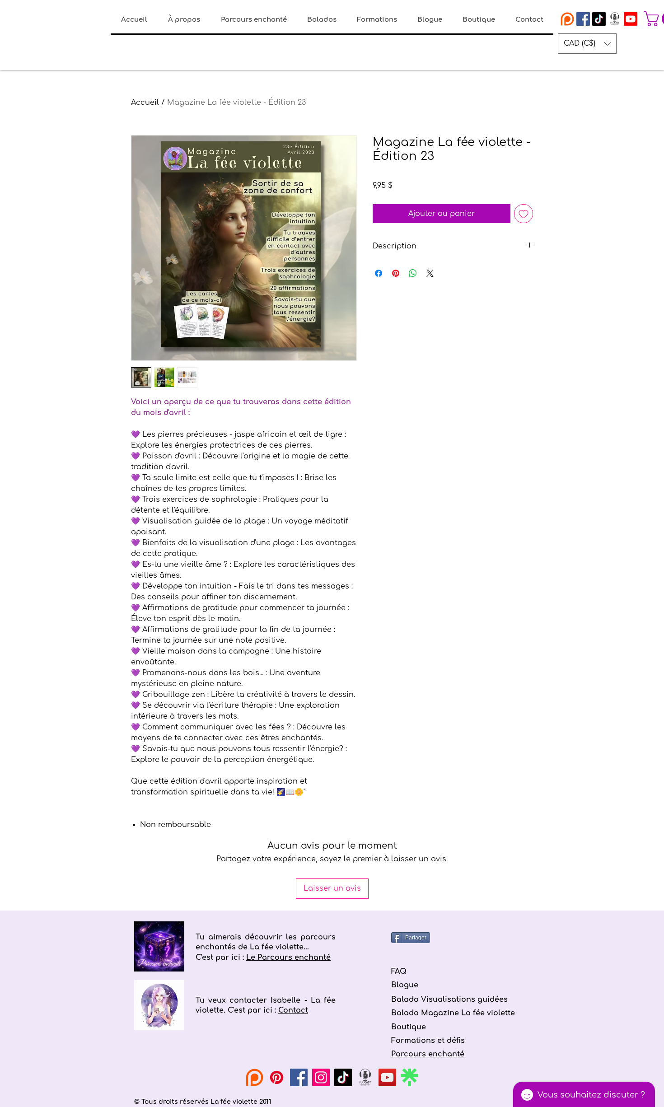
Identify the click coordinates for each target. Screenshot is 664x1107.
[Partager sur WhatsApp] (412, 273)
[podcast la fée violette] (615, 19)
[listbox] (587, 43)
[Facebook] (299, 1077)
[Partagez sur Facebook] (378, 273)
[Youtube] (630, 19)
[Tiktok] (599, 19)
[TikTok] (343, 1077)
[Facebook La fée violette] (583, 19)
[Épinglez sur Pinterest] (395, 273)
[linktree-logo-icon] (409, 1077)
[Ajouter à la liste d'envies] (523, 213)
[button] (587, 43)
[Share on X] (430, 273)
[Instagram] (321, 1077)
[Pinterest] (276, 1077)
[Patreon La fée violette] (567, 19)
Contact (293, 1010)
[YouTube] (387, 1077)
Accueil (145, 102)
